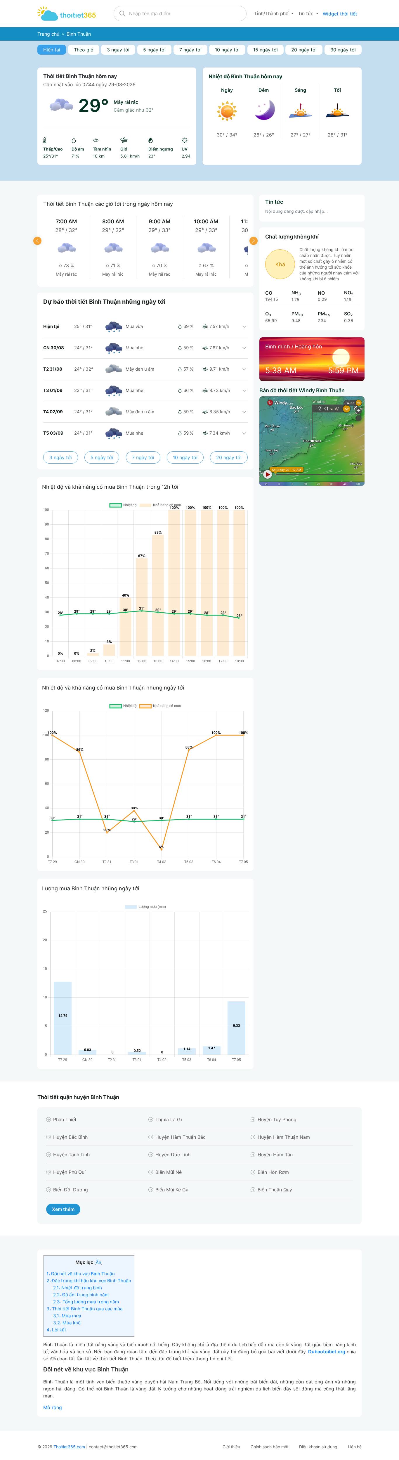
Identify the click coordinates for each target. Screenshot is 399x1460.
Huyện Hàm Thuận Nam (284, 1137)
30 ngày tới (343, 50)
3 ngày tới (118, 50)
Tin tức (306, 13)
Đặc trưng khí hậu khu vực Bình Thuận (88, 1280)
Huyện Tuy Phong (277, 1119)
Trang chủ (48, 34)
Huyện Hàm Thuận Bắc (180, 1137)
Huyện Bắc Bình (70, 1137)
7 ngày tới (190, 50)
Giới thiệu (231, 1446)
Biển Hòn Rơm (273, 1172)
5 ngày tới (154, 50)
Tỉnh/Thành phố (272, 13)
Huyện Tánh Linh (71, 1154)
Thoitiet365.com (69, 1446)
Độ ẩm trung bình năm (81, 1294)
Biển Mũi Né (168, 1172)
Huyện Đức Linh (172, 1154)
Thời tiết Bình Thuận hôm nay (80, 76)
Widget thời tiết (340, 14)
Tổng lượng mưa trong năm (86, 1302)
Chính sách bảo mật (270, 1446)
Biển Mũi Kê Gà (171, 1190)
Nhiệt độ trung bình (77, 1287)
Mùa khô (67, 1323)
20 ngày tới (304, 50)
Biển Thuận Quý (275, 1190)
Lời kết (56, 1330)
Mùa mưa (67, 1316)
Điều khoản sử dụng (318, 1446)
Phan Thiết (65, 1119)
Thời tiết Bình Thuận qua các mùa (84, 1309)
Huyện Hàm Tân (275, 1154)
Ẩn (98, 1262)
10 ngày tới (227, 50)
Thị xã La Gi (168, 1119)
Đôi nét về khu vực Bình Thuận (80, 1273)
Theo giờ (83, 50)
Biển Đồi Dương (70, 1190)
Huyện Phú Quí (69, 1172)
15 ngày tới (265, 50)
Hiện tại (51, 50)
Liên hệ (355, 1446)
